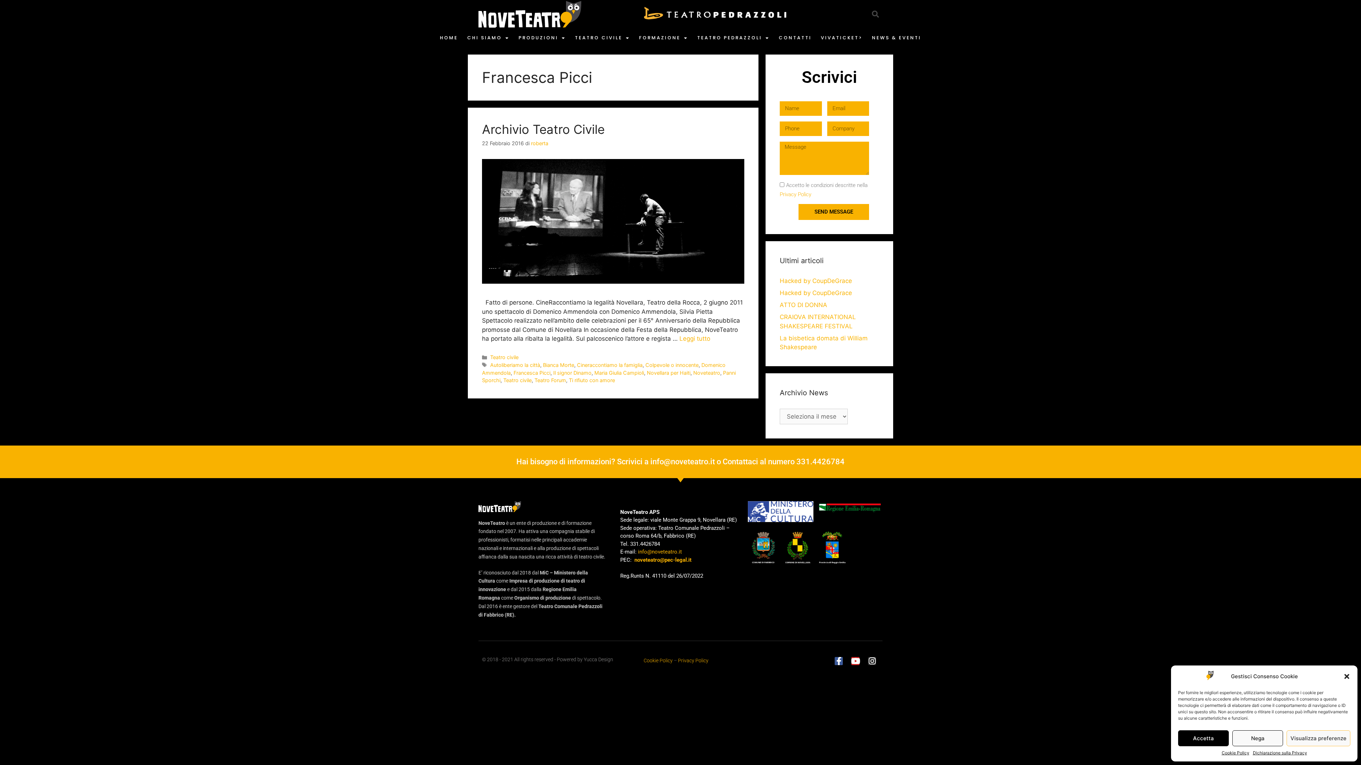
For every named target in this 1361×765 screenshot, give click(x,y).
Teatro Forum (550, 380)
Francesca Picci (532, 373)
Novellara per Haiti (668, 373)
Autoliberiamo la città (515, 365)
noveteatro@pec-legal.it (662, 560)
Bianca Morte (558, 365)
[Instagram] (872, 661)
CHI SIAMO (484, 37)
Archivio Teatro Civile (543, 129)
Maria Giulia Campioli (619, 373)
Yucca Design (598, 659)
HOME (449, 37)
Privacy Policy (795, 194)
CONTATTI (795, 37)
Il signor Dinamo (572, 373)
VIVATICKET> (842, 37)
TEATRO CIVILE (598, 37)
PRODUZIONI (538, 37)
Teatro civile (504, 357)
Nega (1258, 738)
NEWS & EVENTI (896, 37)
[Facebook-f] (839, 661)
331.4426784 (820, 461)
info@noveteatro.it (682, 461)
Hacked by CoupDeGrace (816, 280)
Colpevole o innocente (672, 365)
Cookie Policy (1235, 752)
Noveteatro (706, 373)
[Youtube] (855, 661)
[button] (1346, 676)
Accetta (1203, 738)
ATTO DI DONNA (803, 304)
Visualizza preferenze (1318, 738)
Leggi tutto (694, 338)
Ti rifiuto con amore (592, 380)
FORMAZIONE (659, 37)
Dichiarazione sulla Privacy (1280, 752)
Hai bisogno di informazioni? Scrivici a (583, 461)
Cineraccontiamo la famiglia (610, 365)
